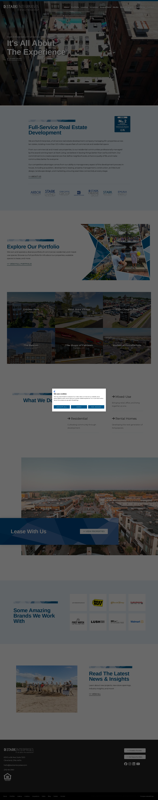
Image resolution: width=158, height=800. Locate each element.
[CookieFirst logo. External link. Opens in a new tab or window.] (54, 392)
